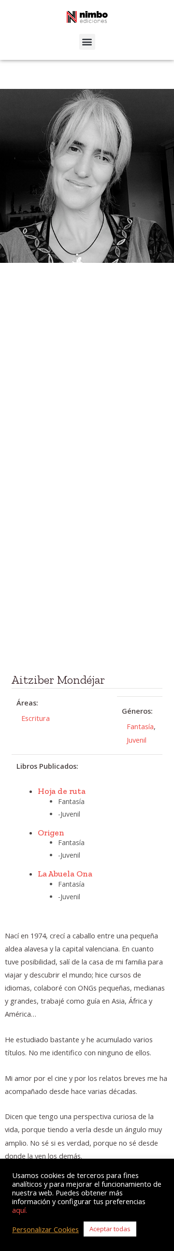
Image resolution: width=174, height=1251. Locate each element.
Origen (51, 832)
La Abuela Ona (65, 873)
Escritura (35, 718)
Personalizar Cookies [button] (45, 1229)
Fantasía (140, 726)
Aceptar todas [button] (109, 1228)
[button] (87, 42)
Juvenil (136, 740)
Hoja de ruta (62, 791)
